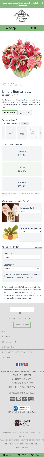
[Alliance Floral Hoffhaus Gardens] (22, 22)
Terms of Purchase (28, 444)
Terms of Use (22, 448)
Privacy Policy (11, 444)
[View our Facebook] (18, 365)
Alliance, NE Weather (9, 440)
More (5, 107)
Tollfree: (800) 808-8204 (22, 387)
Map (23, 454)
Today (25, 123)
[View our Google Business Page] (22, 365)
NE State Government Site (32, 440)
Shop (12, 28)
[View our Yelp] (26, 365)
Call (8, 454)
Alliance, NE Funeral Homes (15, 432)
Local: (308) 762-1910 (22, 383)
